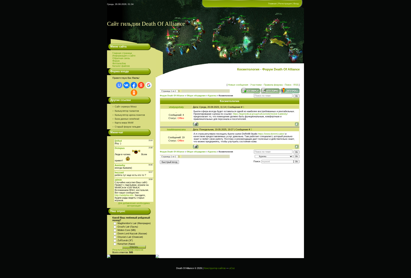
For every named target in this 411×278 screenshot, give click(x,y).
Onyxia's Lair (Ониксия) (130, 237)
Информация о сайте (124, 55)
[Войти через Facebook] (134, 85)
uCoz (232, 268)
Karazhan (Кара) (126, 243)
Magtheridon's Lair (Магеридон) (134, 223)
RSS (295, 84)
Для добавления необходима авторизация (134, 204)
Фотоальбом (119, 63)
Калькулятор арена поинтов (130, 115)
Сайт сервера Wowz (126, 106)
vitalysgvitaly (176, 107)
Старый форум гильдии (127, 126)
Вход (296, 3)
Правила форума (273, 84)
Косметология (226, 96)
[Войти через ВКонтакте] (126, 85)
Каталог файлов (121, 66)
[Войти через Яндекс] (141, 85)
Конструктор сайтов (215, 268)
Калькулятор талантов (127, 111)
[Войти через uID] (119, 85)
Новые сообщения (238, 84)
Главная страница (122, 53)
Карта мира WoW (124, 122)
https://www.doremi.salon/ (271, 133)
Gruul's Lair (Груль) (128, 226)
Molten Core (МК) (127, 230)
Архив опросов (135, 249)
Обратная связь (121, 58)
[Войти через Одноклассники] (134, 92)
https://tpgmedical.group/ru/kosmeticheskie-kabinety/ (260, 114)
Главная (272, 3)
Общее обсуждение (196, 96)
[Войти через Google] (148, 85)
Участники (256, 84)
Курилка (212, 96)
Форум (116, 60)
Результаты (118, 249)
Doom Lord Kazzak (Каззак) (132, 233)
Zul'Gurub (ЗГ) (125, 240)
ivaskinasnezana (176, 129)
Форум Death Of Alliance (172, 96)
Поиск (288, 84)
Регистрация (285, 3)
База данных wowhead (127, 118)
